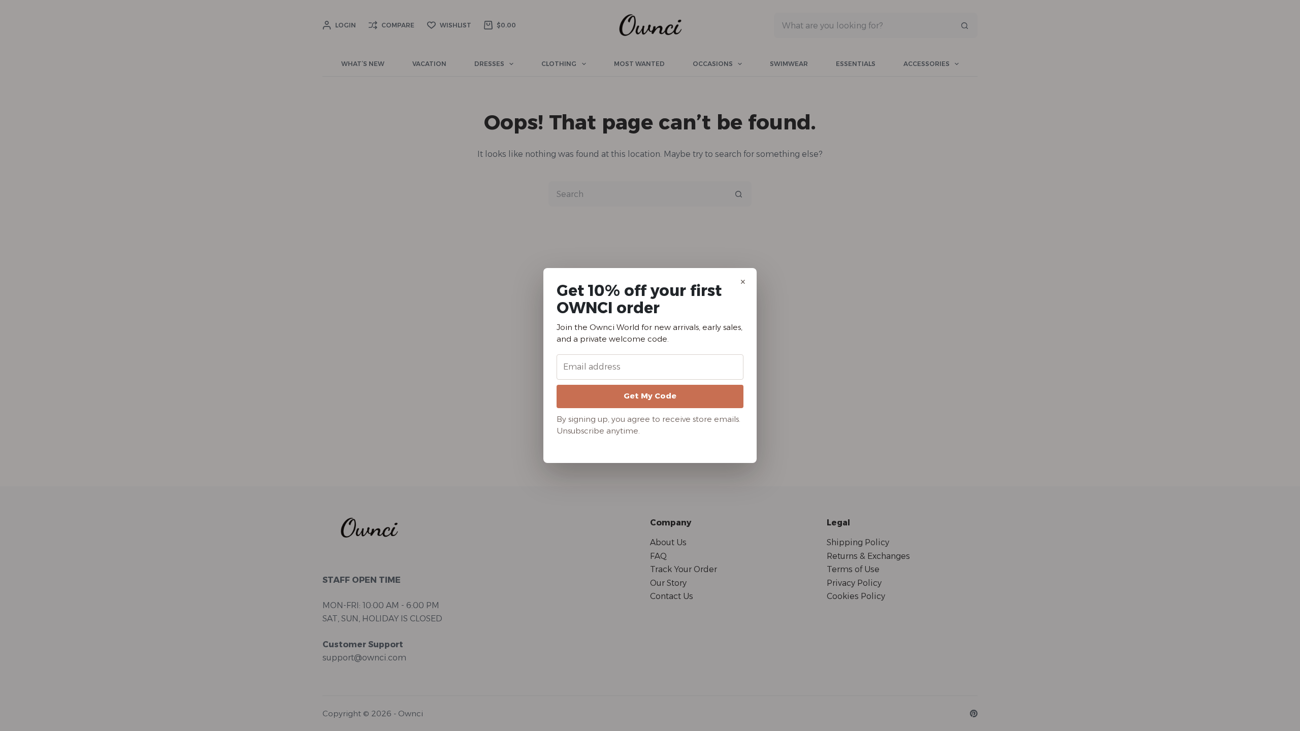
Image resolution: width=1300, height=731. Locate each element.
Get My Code (650, 396)
